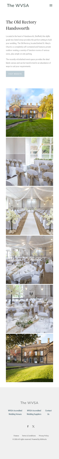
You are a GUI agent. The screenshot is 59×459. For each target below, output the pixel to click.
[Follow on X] (33, 426)
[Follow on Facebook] (28, 426)
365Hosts (43, 439)
